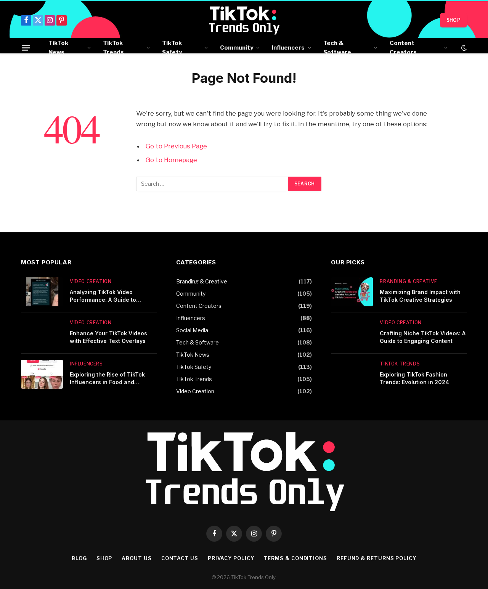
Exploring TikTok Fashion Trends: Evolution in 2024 (414, 378)
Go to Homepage (171, 160)
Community (236, 47)
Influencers (288, 47)
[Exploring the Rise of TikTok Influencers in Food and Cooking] (42, 374)
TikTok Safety (172, 48)
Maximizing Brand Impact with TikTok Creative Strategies (420, 296)
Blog (79, 558)
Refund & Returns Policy (376, 558)
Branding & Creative (201, 281)
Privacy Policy (231, 558)
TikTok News (58, 48)
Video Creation (90, 281)
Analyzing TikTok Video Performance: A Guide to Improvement (103, 296)
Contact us (179, 558)
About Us (136, 558)
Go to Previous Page (176, 146)
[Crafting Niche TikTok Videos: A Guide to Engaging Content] (352, 333)
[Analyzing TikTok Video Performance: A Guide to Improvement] (42, 291)
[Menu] (26, 47)
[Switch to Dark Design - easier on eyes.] (463, 48)
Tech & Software (337, 48)
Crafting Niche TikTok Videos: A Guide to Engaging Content (423, 337)
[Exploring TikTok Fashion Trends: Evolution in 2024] (352, 374)
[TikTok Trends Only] (244, 20)
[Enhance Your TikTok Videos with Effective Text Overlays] (42, 333)
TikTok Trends (113, 48)
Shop (453, 20)
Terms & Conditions (295, 558)
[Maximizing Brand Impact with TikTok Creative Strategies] (352, 291)
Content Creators (403, 48)
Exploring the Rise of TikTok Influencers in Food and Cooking (107, 378)
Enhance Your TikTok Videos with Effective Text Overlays (108, 337)
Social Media (192, 330)
